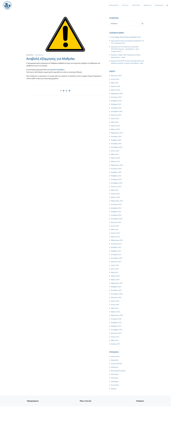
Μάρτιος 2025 (115, 129)
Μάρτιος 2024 (115, 161)
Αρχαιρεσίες (114, 360)
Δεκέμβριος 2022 (116, 208)
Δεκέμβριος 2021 (116, 247)
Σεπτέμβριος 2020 (116, 294)
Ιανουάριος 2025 (116, 136)
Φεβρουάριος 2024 (117, 165)
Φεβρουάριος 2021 (117, 283)
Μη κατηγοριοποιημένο (118, 371)
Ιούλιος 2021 (115, 265)
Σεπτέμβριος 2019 (116, 329)
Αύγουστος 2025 (116, 115)
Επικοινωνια (159, 5)
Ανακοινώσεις (115, 356)
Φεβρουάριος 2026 (117, 93)
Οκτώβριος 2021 (116, 254)
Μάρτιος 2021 (115, 279)
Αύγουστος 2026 (116, 75)
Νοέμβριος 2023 (116, 176)
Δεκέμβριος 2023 (116, 172)
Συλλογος (125, 5)
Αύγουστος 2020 (116, 297)
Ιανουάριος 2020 (116, 319)
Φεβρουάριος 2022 (117, 240)
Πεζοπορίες (114, 378)
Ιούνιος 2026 (115, 79)
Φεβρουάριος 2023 (117, 201)
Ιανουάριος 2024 (116, 169)
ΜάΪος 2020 (114, 308)
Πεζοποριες (136, 5)
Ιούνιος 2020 (115, 304)
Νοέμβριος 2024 (116, 140)
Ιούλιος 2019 (115, 337)
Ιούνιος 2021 (115, 269)
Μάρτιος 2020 (115, 312)
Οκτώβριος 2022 (116, 215)
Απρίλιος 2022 (115, 233)
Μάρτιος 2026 (115, 90)
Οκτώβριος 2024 (116, 143)
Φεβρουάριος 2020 (117, 315)
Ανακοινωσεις (114, 5)
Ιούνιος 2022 (115, 226)
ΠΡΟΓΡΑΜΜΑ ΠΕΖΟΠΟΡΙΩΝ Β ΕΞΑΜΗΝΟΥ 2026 (126, 37)
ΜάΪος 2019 (114, 340)
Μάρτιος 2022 (115, 236)
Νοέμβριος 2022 (116, 211)
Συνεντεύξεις (115, 385)
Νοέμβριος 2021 (116, 251)
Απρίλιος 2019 (115, 344)
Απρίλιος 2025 (115, 126)
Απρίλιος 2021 (115, 276)
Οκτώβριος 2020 (116, 290)
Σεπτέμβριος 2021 (116, 258)
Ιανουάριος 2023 (116, 204)
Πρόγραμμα (114, 381)
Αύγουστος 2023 (116, 186)
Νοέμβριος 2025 (116, 104)
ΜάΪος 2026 (114, 83)
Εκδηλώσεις (114, 367)
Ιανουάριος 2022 (116, 244)
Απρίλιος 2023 (115, 194)
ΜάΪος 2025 (114, 122)
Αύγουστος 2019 (116, 333)
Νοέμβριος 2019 (116, 326)
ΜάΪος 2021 (114, 272)
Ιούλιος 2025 (115, 118)
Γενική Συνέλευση (116, 363)
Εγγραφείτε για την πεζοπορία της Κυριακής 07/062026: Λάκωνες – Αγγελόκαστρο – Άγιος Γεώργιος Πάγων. (125, 49)
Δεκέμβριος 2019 (116, 322)
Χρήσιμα (113, 388)
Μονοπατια (147, 5)
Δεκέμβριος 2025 (116, 101)
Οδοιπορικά (115, 374)
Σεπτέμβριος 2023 (116, 183)
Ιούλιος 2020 (115, 301)
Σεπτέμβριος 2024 (116, 147)
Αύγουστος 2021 (116, 261)
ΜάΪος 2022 (114, 229)
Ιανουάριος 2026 (116, 97)
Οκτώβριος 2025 (116, 108)
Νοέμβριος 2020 (116, 287)
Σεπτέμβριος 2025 (116, 111)
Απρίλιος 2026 (115, 86)
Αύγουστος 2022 (116, 222)
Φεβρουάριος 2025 (117, 133)
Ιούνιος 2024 (115, 151)
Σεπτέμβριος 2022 (116, 219)
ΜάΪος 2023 (114, 190)
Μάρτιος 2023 (115, 197)
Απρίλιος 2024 (115, 158)
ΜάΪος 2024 (114, 154)
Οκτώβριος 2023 (116, 179)
